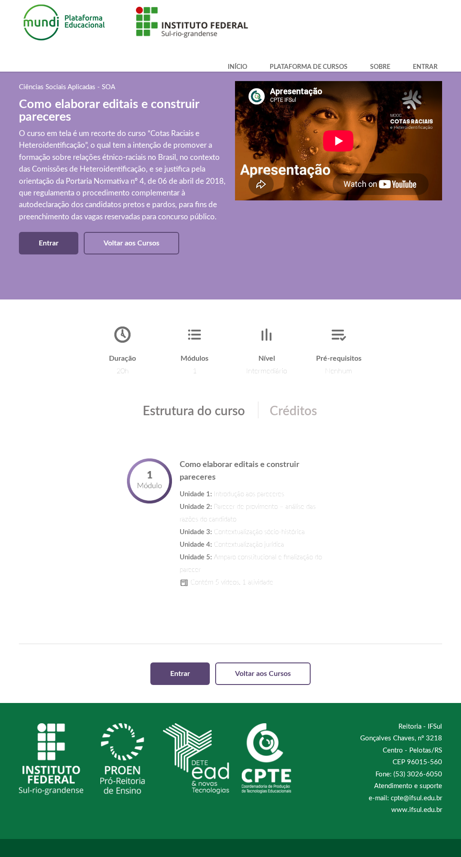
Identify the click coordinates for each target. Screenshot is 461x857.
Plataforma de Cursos (309, 67)
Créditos (293, 411)
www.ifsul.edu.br (416, 810)
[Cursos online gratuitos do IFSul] (73, 23)
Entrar (425, 67)
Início (237, 67)
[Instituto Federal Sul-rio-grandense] (188, 20)
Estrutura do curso (194, 411)
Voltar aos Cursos (131, 243)
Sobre (380, 67)
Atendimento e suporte (408, 786)
